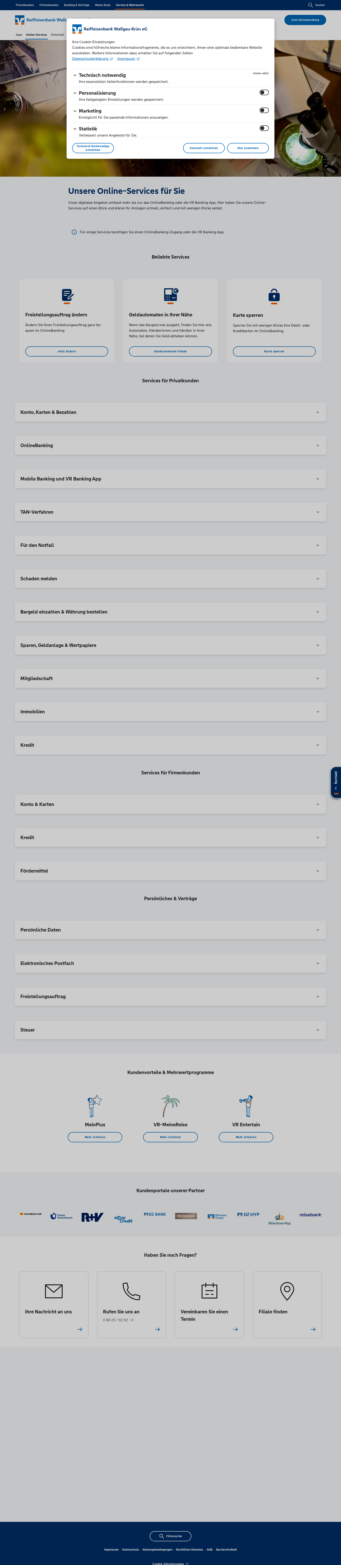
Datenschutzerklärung (90, 58)
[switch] (264, 92)
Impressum (126, 58)
